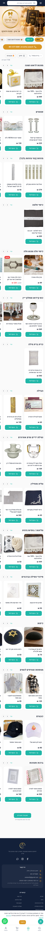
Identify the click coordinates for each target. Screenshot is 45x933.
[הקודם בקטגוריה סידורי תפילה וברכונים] (7, 577)
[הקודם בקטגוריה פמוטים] (7, 112)
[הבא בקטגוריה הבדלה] (3, 391)
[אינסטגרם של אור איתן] (22, 859)
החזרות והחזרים (39, 906)
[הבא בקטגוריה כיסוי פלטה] (3, 205)
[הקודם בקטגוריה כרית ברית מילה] (7, 344)
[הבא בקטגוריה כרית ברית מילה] (3, 344)
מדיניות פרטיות (39, 903)
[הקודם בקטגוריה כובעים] (7, 716)
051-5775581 (34, 874)
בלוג (42, 900)
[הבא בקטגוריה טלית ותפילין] (3, 484)
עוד (11, 65)
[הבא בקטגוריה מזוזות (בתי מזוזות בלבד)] (3, 158)
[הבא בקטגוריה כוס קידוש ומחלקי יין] (3, 298)
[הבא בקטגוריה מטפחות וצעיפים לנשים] (3, 670)
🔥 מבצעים (10, 56)
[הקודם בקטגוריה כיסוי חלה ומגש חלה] (7, 251)
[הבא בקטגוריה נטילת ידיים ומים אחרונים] (3, 437)
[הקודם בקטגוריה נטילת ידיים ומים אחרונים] (7, 437)
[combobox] (35, 56)
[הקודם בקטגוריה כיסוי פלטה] (7, 205)
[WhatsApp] (5, 921)
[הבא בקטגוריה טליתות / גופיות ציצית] (3, 530)
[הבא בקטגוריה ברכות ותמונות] (3, 763)
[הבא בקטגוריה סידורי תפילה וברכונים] (3, 577)
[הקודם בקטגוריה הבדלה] (7, 391)
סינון (20, 56)
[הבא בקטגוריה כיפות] (3, 623)
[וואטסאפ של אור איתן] (17, 859)
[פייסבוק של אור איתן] (27, 859)
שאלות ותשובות (17, 906)
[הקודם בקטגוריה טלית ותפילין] (7, 484)
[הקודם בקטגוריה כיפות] (7, 623)
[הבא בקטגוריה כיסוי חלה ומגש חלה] (3, 251)
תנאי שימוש (18, 900)
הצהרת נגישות (39, 910)
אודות (41, 896)
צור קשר (19, 896)
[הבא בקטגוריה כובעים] (3, 716)
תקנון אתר (19, 903)
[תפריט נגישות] (40, 921)
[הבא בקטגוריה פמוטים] (3, 112)
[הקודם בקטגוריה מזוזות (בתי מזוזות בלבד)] (7, 158)
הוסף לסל (32, 102)
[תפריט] (40, 3)
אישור (22, 922)
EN (4, 3)
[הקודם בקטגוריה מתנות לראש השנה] (7, 65)
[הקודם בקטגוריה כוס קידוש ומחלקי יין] (7, 298)
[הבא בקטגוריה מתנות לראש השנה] (3, 65)
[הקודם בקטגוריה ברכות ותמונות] (7, 763)
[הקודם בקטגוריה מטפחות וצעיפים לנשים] (7, 670)
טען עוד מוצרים (22, 815)
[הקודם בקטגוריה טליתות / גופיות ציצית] (7, 530)
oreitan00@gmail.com (31, 877)
